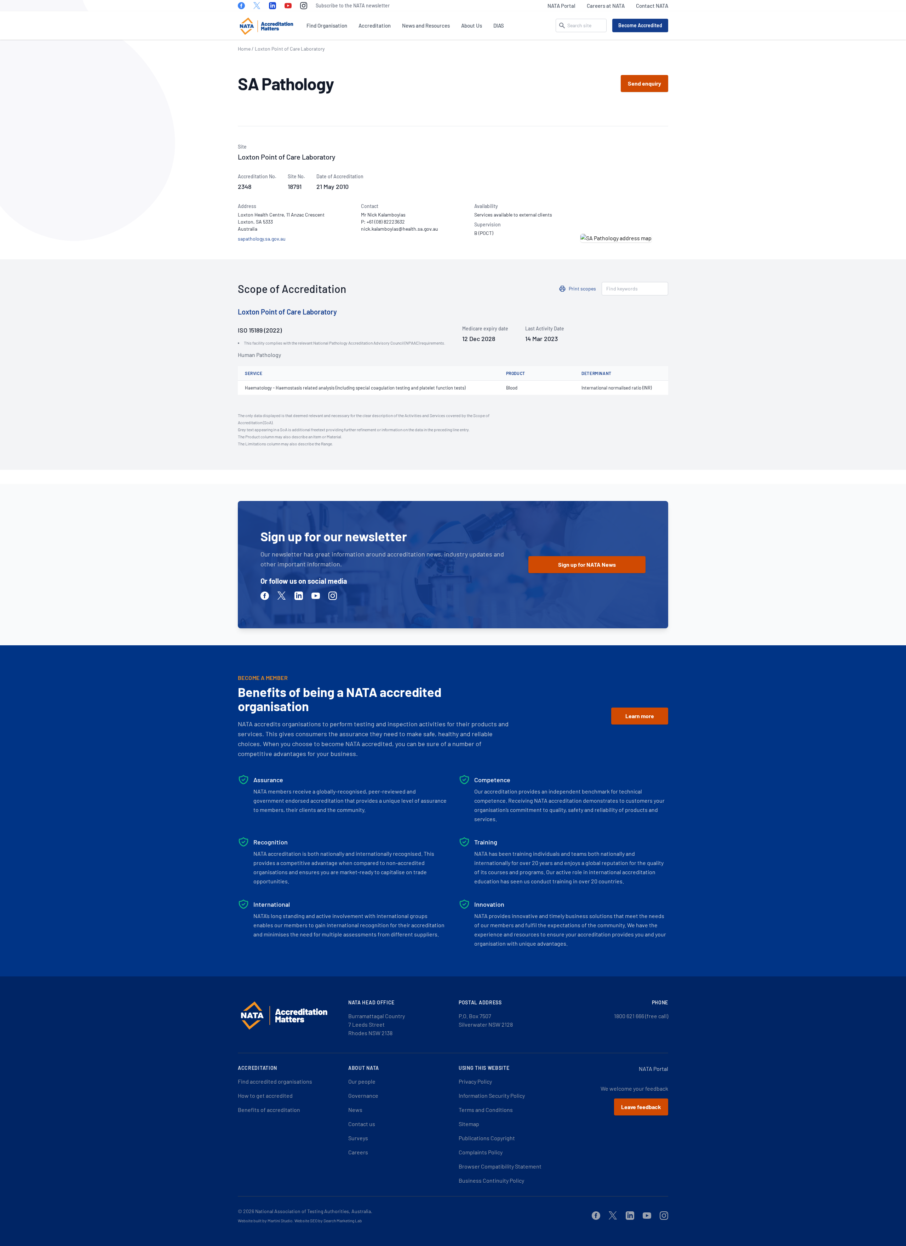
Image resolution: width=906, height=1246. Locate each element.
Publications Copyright (487, 1138)
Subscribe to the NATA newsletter (353, 5)
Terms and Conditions (486, 1109)
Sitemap (469, 1123)
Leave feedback (641, 1106)
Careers (358, 1152)
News (355, 1109)
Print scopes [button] (582, 288)
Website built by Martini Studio (265, 1220)
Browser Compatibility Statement (500, 1166)
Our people (361, 1081)
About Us (471, 25)
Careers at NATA (606, 5)
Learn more (639, 716)
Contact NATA (652, 5)
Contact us (361, 1123)
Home (244, 49)
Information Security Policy (492, 1095)
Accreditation (375, 25)
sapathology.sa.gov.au (262, 239)
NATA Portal (561, 5)
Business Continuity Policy (491, 1180)
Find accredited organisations (275, 1081)
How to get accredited (265, 1095)
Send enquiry (644, 83)
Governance (363, 1095)
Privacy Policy (475, 1081)
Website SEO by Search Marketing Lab (328, 1220)
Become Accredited (640, 25)
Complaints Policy (481, 1152)
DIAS (498, 25)
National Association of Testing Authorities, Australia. (313, 1211)
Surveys (358, 1138)
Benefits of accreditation (269, 1109)
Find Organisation (326, 25)
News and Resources (426, 25)
